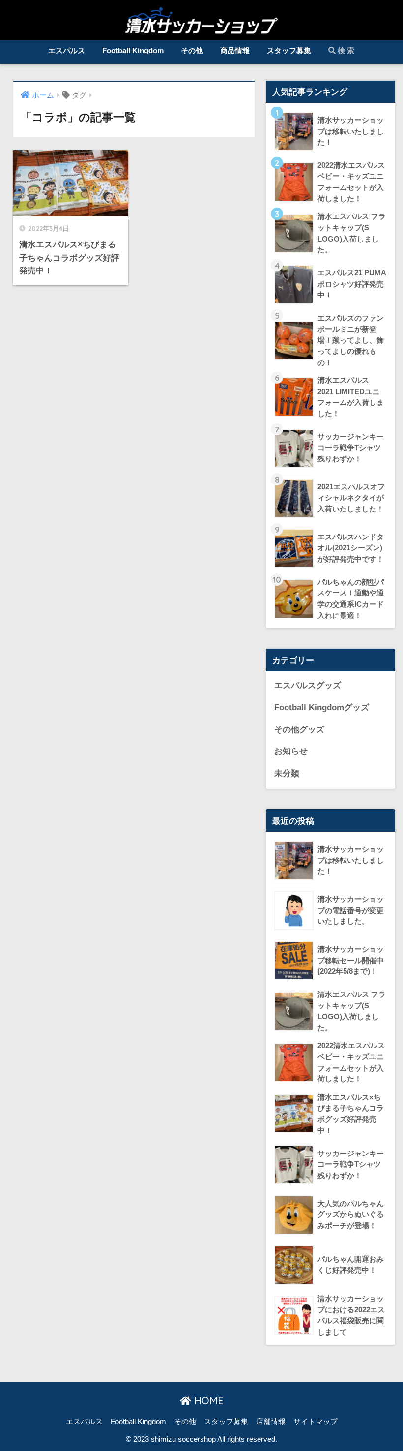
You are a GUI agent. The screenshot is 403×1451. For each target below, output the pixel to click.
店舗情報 (271, 1421)
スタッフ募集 (289, 50)
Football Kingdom (133, 50)
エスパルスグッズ (307, 685)
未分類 (286, 773)
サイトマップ (315, 1421)
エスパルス (66, 50)
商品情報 (235, 50)
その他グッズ (299, 729)
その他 (192, 50)
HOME (207, 1401)
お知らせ (291, 751)
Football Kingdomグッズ (321, 707)
